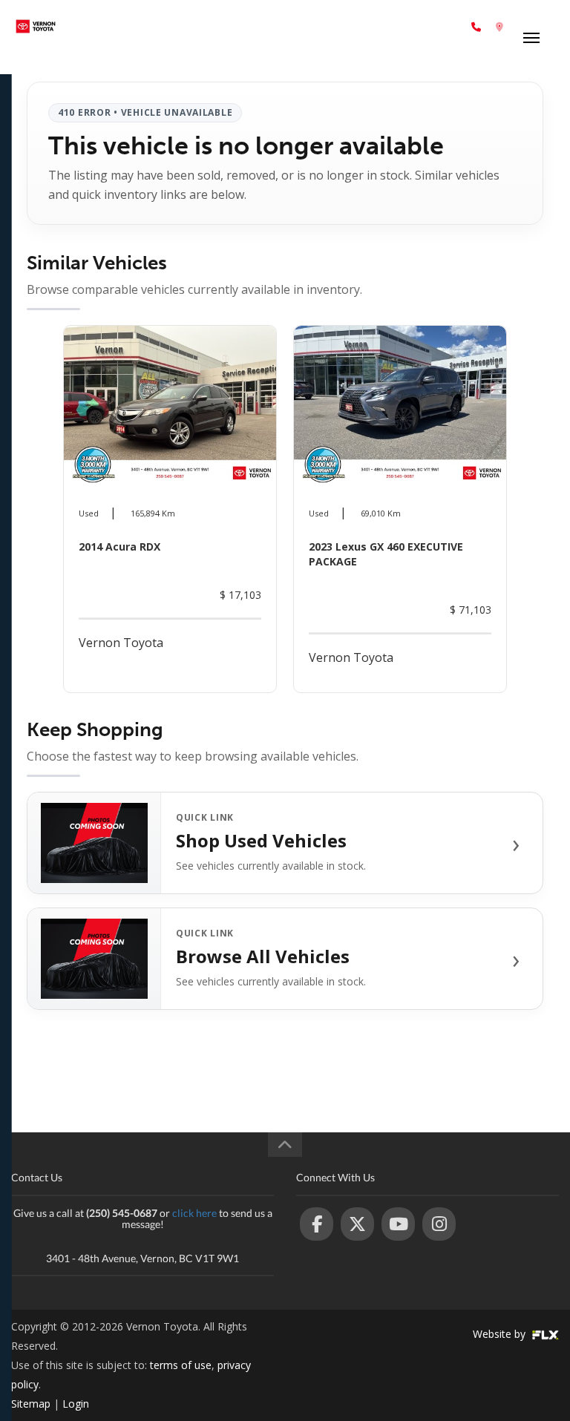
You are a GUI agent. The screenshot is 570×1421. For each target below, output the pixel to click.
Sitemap (30, 1404)
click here (194, 1213)
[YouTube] (398, 1224)
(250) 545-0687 (428, 26)
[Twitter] (357, 1224)
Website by (500, 1334)
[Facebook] (316, 1224)
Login (75, 1404)
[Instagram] (439, 1224)
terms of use (181, 1365)
